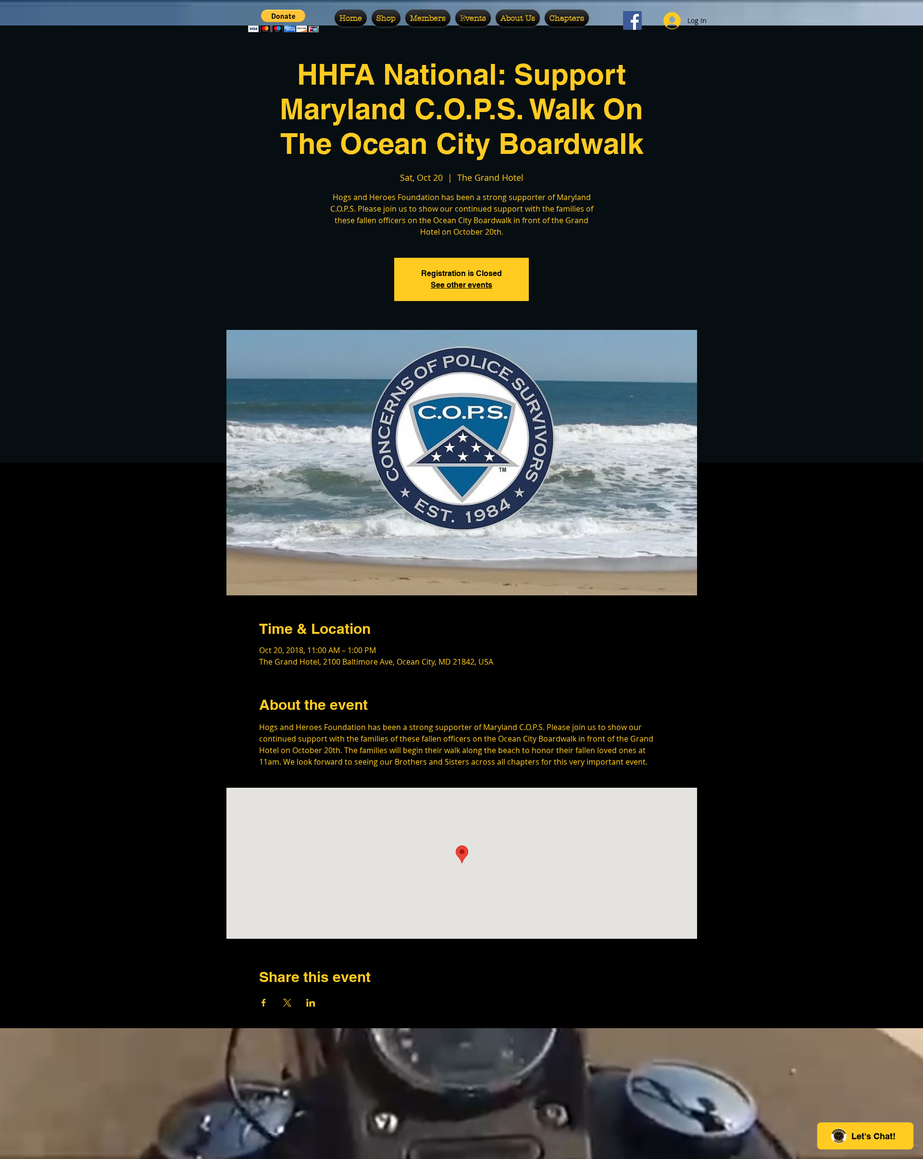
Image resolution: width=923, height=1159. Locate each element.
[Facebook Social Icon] (632, 20)
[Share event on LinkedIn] (310, 1003)
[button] (283, 21)
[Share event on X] (287, 1003)
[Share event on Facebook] (263, 1003)
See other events (461, 285)
